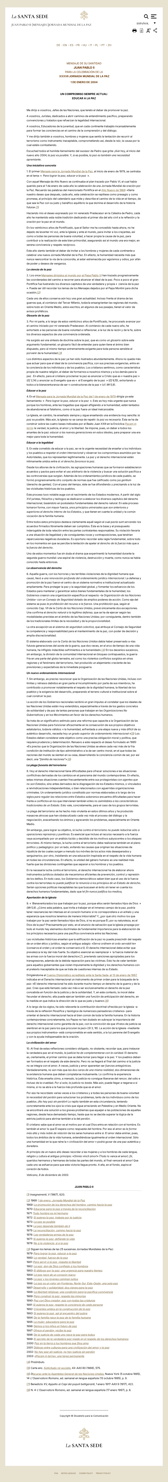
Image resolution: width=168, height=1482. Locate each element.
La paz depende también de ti (51, 1226)
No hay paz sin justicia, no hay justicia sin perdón (64, 1351)
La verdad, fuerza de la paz (51, 1257)
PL (96, 45)
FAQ (56, 1473)
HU (85, 45)
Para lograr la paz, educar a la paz (55, 1253)
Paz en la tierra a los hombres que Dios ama (61, 1343)
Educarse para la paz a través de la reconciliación (65, 1209)
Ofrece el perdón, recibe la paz (52, 1330)
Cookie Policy (86, 1473)
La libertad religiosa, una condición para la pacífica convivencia (73, 1292)
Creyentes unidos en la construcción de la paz (62, 1309)
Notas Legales (68, 1473)
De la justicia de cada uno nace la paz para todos (64, 1334)
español (144, 24)
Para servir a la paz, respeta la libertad (57, 1262)
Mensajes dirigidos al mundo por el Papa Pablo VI (71, 275)
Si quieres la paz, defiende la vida (54, 1239)
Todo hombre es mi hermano (50, 1213)
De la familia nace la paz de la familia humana (62, 1317)
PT (103, 45)
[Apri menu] (153, 16)
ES (71, 45)
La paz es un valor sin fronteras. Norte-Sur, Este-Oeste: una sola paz (76, 1283)
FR (78, 45)
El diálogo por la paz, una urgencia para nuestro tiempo (68, 1270)
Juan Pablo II (21, 24)
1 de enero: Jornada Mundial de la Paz (61, 1200)
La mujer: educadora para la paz (54, 1322)
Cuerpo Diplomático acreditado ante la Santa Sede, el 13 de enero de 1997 (91, 975)
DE (58, 45)
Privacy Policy (103, 1473)
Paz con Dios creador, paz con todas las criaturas (64, 1300)
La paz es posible (44, 1221)
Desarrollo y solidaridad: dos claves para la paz (63, 1287)
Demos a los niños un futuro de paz (55, 1326)
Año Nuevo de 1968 (113, 190)
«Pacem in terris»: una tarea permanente (59, 1356)
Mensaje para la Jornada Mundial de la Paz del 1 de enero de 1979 (76, 396)
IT (91, 45)
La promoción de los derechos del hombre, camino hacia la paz (73, 1204)
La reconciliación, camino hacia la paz (57, 1230)
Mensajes (40, 24)
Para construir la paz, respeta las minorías (60, 1296)
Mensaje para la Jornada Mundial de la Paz (67, 171)
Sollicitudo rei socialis (57, 1368)
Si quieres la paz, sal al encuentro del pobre (60, 1313)
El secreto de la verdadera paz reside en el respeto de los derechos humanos (81, 1339)
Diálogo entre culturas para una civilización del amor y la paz (71, 1347)
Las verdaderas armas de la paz (54, 1234)
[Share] (155, 31)
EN (65, 45)
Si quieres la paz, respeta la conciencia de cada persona (68, 1304)
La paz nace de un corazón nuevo (55, 1274)
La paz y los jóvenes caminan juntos (56, 1279)
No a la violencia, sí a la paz (51, 1243)
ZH (109, 45)
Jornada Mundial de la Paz (69, 24)
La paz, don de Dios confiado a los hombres (61, 1266)
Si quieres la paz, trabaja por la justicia (58, 1217)
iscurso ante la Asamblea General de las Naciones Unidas (68, 1374)
